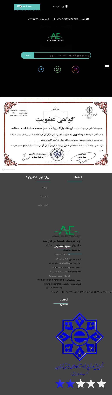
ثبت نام (56, 6)
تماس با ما (44, 196)
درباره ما (45, 187)
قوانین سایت (43, 205)
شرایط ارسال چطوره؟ (62, 258)
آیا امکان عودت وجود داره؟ (59, 276)
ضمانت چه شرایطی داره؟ (60, 272)
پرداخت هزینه (64, 263)
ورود (62, 6)
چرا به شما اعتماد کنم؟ (61, 267)
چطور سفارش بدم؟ (62, 254)
